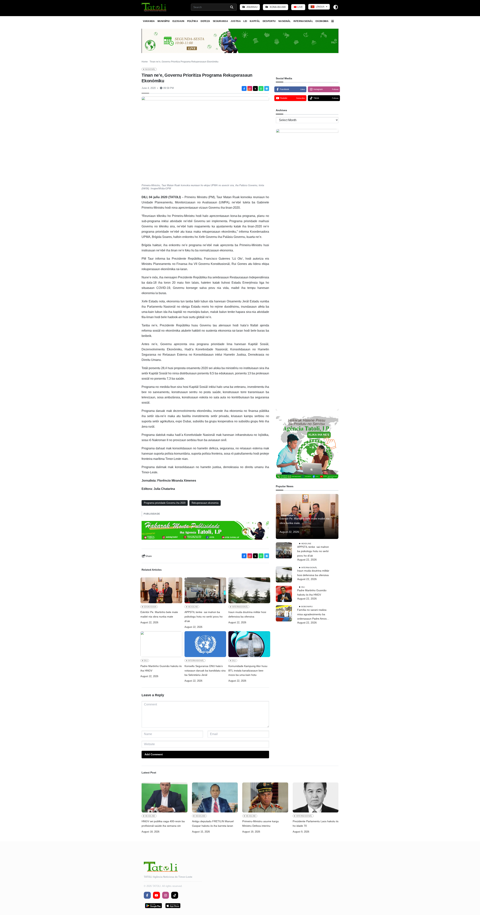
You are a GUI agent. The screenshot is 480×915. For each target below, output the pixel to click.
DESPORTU (269, 21)
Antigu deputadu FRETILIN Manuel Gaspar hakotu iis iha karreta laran (213, 823)
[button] (154, 7)
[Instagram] (249, 88)
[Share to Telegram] (266, 88)
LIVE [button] (300, 7)
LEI (245, 21)
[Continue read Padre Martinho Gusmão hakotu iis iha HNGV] (161, 644)
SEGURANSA (220, 21)
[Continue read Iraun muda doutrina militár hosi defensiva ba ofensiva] (249, 590)
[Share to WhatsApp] (261, 88)
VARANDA (149, 21)
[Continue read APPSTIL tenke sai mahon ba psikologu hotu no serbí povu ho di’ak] (205, 590)
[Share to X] (255, 88)
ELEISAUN (178, 21)
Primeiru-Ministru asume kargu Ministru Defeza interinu (260, 823)
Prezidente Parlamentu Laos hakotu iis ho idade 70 (315, 823)
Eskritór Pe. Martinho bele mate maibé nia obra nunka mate (159, 614)
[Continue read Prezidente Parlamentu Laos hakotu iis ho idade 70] (316, 797)
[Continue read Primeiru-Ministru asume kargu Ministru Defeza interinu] (265, 797)
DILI (146, 660)
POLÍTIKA (192, 21)
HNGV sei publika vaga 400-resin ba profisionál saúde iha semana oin (163, 823)
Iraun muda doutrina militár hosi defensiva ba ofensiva (247, 614)
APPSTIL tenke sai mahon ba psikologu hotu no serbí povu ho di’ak (203, 617)
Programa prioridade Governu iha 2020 (164, 502)
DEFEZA (205, 21)
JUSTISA (236, 21)
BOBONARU (307, 607)
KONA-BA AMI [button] (277, 7)
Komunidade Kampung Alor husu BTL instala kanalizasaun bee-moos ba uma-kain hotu (247, 671)
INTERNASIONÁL (303, 21)
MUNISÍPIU (164, 21)
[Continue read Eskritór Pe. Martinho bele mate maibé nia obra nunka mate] (161, 590)
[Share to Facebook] (244, 88)
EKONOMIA (322, 21)
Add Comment (154, 754)
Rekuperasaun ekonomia (205, 502)
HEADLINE (193, 607)
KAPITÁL (255, 21)
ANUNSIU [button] (251, 7)
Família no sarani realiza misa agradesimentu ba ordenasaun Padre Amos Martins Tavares (312, 614)
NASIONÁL (284, 21)
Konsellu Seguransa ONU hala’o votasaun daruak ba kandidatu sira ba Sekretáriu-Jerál (205, 671)
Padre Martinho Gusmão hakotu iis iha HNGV (161, 668)
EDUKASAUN (150, 607)
